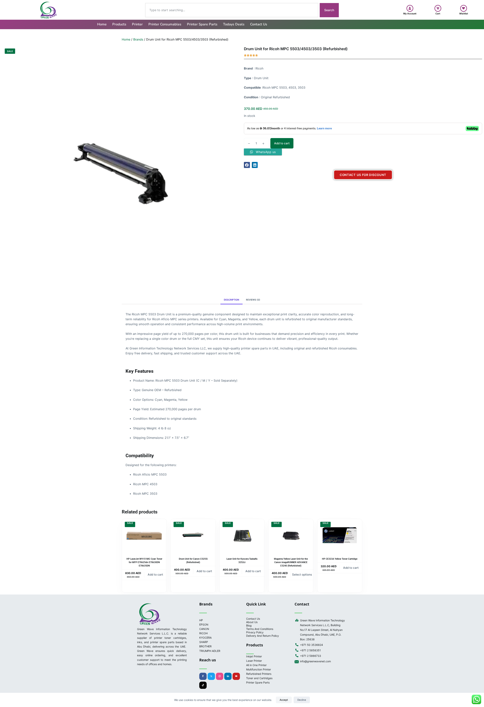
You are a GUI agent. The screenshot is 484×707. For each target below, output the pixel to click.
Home (102, 24)
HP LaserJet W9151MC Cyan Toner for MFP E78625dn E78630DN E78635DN (144, 562)
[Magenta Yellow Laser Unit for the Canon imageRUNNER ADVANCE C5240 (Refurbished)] (290, 535)
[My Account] (409, 8)
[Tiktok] (203, 685)
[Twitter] (211, 676)
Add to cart (282, 143)
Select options (302, 574)
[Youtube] (236, 676)
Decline (301, 699)
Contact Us (258, 24)
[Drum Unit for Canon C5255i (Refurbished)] (193, 535)
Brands (138, 39)
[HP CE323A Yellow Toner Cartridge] (339, 535)
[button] (247, 165)
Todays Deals (233, 24)
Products (119, 24)
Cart (437, 13)
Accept (284, 699)
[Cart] (437, 8)
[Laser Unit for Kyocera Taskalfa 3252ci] (242, 535)
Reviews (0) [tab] (253, 299)
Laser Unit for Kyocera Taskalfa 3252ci (241, 561)
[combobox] (231, 10)
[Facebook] (203, 676)
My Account (409, 13)
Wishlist (463, 13)
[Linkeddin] (228, 676)
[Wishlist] (463, 8)
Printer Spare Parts (202, 24)
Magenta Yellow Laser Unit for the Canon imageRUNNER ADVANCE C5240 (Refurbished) (291, 562)
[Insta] (219, 676)
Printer (137, 24)
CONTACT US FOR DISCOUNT (363, 175)
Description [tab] (231, 299)
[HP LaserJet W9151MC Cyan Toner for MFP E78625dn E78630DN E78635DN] (144, 535)
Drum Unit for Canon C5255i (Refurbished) (193, 561)
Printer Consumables (164, 24)
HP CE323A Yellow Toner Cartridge (339, 559)
